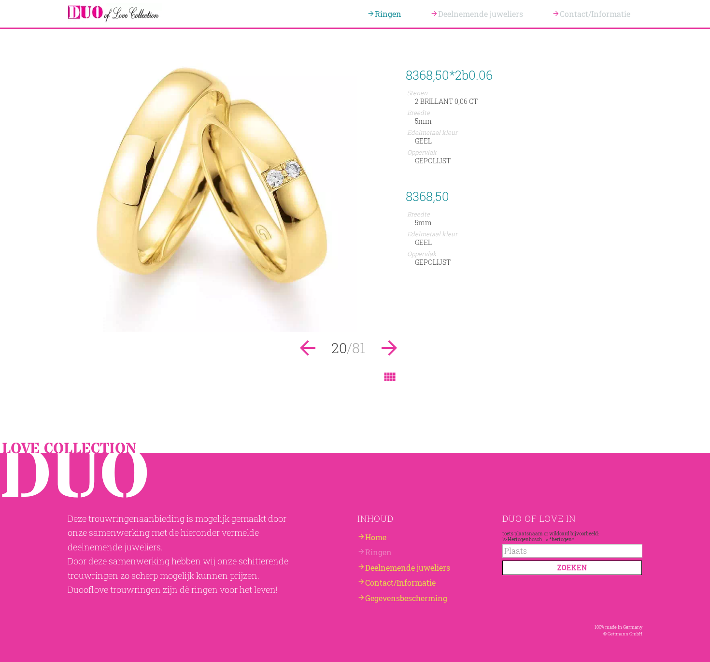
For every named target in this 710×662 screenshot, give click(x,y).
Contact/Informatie (595, 14)
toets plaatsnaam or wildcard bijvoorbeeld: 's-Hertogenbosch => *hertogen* (550, 536)
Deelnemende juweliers (480, 14)
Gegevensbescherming (406, 598)
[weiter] (234, 329)
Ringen (388, 14)
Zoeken (572, 567)
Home (375, 537)
